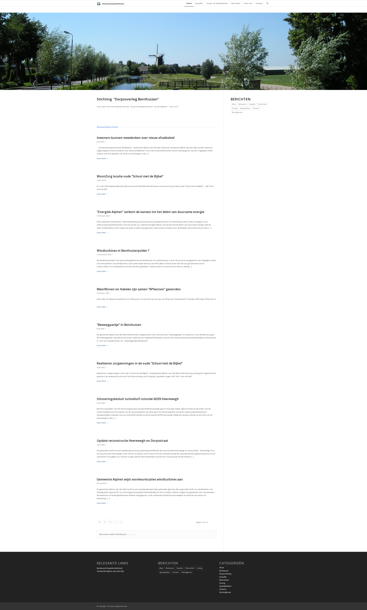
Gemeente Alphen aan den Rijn (110, 571)
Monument (262, 104)
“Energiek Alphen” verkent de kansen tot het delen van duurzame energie (150, 212)
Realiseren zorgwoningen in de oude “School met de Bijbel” (140, 363)
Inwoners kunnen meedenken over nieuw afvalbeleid (135, 138)
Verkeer (256, 108)
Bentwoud (242, 104)
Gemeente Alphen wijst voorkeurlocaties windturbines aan (140, 479)
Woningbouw (237, 112)
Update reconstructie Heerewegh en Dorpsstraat (132, 441)
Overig (234, 108)
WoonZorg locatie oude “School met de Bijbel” (130, 176)
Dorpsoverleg (225, 573)
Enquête (252, 104)
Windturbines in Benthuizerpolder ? (123, 251)
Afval (234, 104)
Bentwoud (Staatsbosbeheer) (109, 568)
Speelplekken (245, 108)
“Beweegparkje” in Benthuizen (119, 325)
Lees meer (101, 158)
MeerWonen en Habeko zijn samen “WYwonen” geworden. (139, 289)
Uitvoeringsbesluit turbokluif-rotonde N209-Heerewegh (138, 399)
